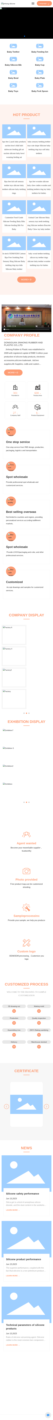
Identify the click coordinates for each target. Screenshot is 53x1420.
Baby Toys (13, 91)
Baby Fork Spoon (40, 91)
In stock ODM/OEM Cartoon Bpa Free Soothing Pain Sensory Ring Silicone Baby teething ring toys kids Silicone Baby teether (14, 261)
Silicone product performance (23, 1259)
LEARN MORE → (13, 1210)
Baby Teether (13, 52)
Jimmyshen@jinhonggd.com (26, 1404)
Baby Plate (40, 78)
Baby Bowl (13, 78)
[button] (24, 36)
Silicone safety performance (22, 1193)
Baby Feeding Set (39, 52)
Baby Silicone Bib (13, 65)
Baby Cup (39, 65)
